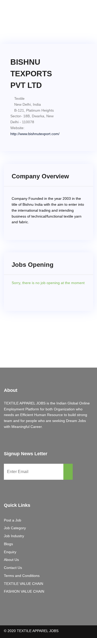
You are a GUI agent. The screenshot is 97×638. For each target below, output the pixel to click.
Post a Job (12, 520)
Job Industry (14, 536)
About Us (11, 560)
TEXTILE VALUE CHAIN (23, 584)
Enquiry (10, 552)
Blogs (8, 544)
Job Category (15, 528)
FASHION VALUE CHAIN (24, 591)
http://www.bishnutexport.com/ (34, 134)
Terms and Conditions (22, 576)
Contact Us (13, 568)
